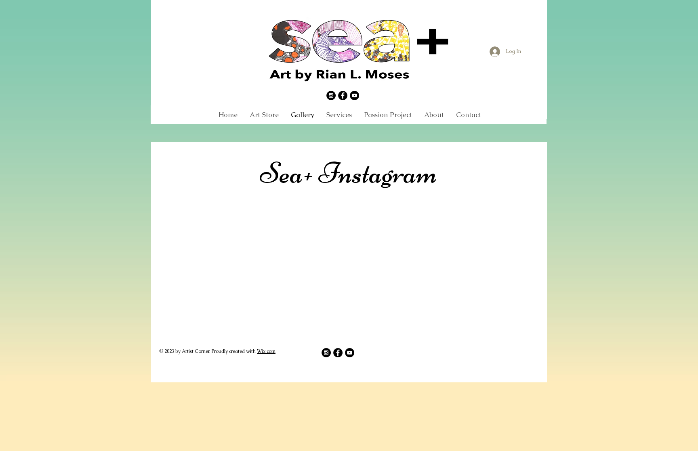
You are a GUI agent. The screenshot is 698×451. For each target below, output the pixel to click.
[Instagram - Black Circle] (331, 95)
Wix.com (266, 351)
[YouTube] (354, 95)
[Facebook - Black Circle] (342, 95)
